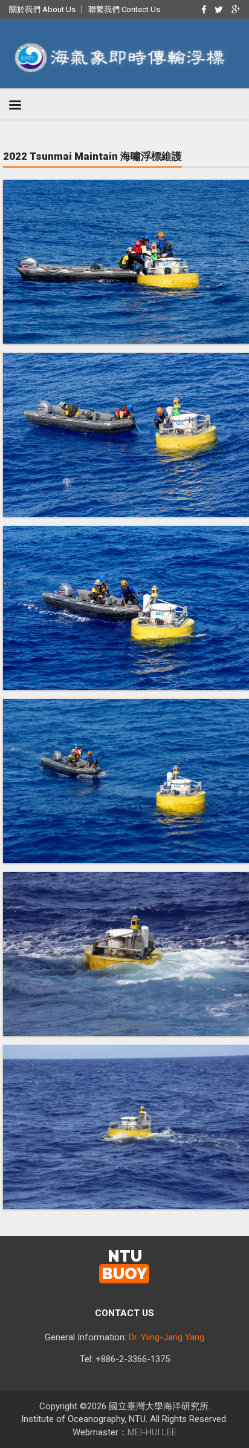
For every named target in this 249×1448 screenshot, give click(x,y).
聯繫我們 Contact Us (124, 9)
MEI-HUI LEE (152, 1432)
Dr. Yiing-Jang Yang (166, 1337)
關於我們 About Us (42, 9)
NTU (124, 1265)
